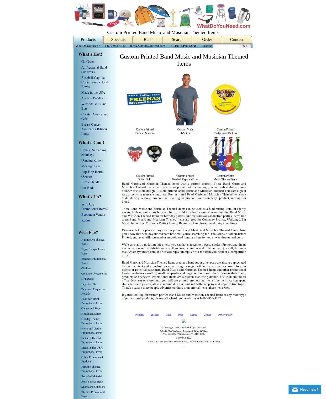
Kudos (85, 220)
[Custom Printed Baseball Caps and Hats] (185, 171)
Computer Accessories (94, 273)
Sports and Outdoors (93, 386)
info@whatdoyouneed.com (147, 46)
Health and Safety (91, 313)
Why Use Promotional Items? (94, 206)
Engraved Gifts (90, 284)
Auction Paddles (92, 98)
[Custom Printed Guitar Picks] (144, 171)
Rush (148, 39)
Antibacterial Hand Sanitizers (94, 69)
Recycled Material (91, 376)
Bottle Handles (91, 182)
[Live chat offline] (305, 389)
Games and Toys (90, 308)
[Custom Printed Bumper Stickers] (144, 116)
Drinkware (87, 278)
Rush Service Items (92, 381)
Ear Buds (87, 187)
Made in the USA (93, 92)
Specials (118, 39)
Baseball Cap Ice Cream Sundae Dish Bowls (95, 82)
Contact (236, 39)
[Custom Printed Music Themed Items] (225, 171)
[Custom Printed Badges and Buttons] (225, 116)
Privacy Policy (225, 314)
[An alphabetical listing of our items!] (162, 27)
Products (88, 39)
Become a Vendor (93, 214)
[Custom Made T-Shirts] (185, 124)
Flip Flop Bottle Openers (92, 173)
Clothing (86, 268)
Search (178, 39)
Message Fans (90, 166)
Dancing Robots (92, 160)
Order (207, 39)
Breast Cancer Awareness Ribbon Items (94, 129)
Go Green (88, 61)
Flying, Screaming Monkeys (93, 152)
